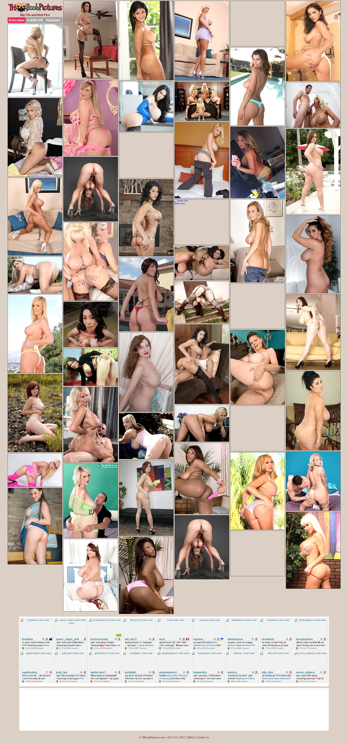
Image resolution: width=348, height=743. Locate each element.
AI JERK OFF (34, 20)
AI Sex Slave (16, 20)
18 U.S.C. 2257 (176, 737)
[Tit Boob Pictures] (35, 8)
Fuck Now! (53, 20)
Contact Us (202, 737)
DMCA (190, 737)
